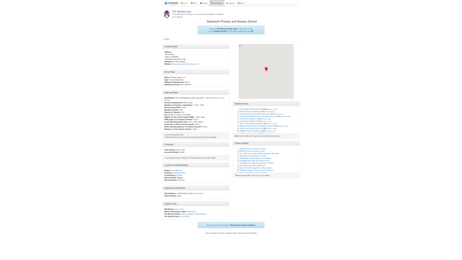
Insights (231, 3)
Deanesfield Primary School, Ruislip (253, 172)
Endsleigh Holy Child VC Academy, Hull (254, 160)
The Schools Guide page (227, 28)
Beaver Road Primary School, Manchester (256, 168)
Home (184, 3)
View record (179, 209)
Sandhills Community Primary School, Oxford (257, 163)
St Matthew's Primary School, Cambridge (255, 158)
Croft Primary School (247, 118)
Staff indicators (201, 214)
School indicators (187, 214)
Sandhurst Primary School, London (253, 148)
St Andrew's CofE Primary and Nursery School (257, 116)
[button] (266, 69)
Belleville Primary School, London (252, 151)
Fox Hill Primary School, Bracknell (252, 165)
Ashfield (179, 175)
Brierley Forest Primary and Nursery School (256, 126)
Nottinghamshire (179, 173)
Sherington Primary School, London (253, 156)
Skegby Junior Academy (249, 133)
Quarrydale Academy (248, 121)
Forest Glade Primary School (251, 109)
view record (198, 193)
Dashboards (218, 3)
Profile (166, 39)
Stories (205, 3)
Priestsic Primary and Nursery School (254, 114)
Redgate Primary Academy (250, 131)
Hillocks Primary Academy (249, 111)
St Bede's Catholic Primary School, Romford (256, 170)
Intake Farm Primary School (250, 128)
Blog (194, 3)
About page (259, 175)
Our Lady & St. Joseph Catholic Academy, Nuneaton (259, 153)
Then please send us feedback (242, 225)
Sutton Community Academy (250, 123)
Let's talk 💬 (177, 17)
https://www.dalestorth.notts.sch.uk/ (185, 64)
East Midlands (176, 170)
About (242, 3)
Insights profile (220, 31)
